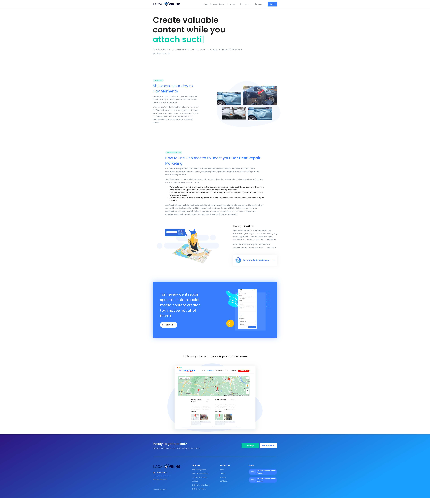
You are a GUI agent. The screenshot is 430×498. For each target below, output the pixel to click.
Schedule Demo (217, 4)
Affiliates (223, 481)
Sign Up (250, 445)
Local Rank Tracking (199, 477)
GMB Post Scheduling (200, 473)
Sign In (272, 4)
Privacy (223, 477)
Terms (222, 473)
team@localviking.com (162, 476)
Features (231, 4)
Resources (244, 4)
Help (222, 469)
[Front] (167, 4)
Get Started (167, 325)
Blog (205, 4)
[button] (160, 472)
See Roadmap (268, 445)
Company (259, 4)
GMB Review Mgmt (199, 489)
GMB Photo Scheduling (200, 485)
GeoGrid (195, 481)
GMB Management (199, 469)
